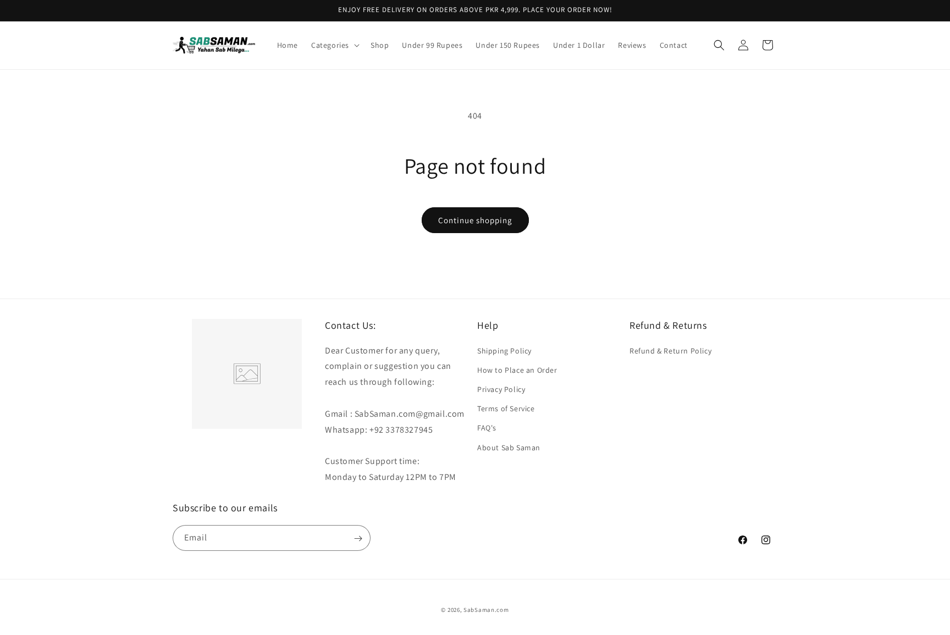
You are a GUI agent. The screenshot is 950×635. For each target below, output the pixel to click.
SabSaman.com (486, 610)
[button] (334, 45)
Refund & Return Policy (670, 350)
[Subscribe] (358, 538)
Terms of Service (506, 408)
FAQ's (486, 428)
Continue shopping (475, 220)
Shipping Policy (504, 350)
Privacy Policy (501, 389)
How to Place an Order (517, 369)
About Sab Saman (508, 447)
